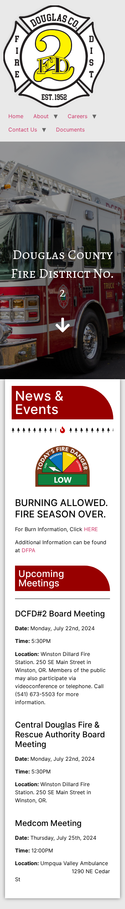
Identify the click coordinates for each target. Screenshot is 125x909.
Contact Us (22, 129)
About (41, 116)
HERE (91, 529)
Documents (70, 129)
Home (15, 116)
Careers (77, 116)
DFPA (28, 550)
